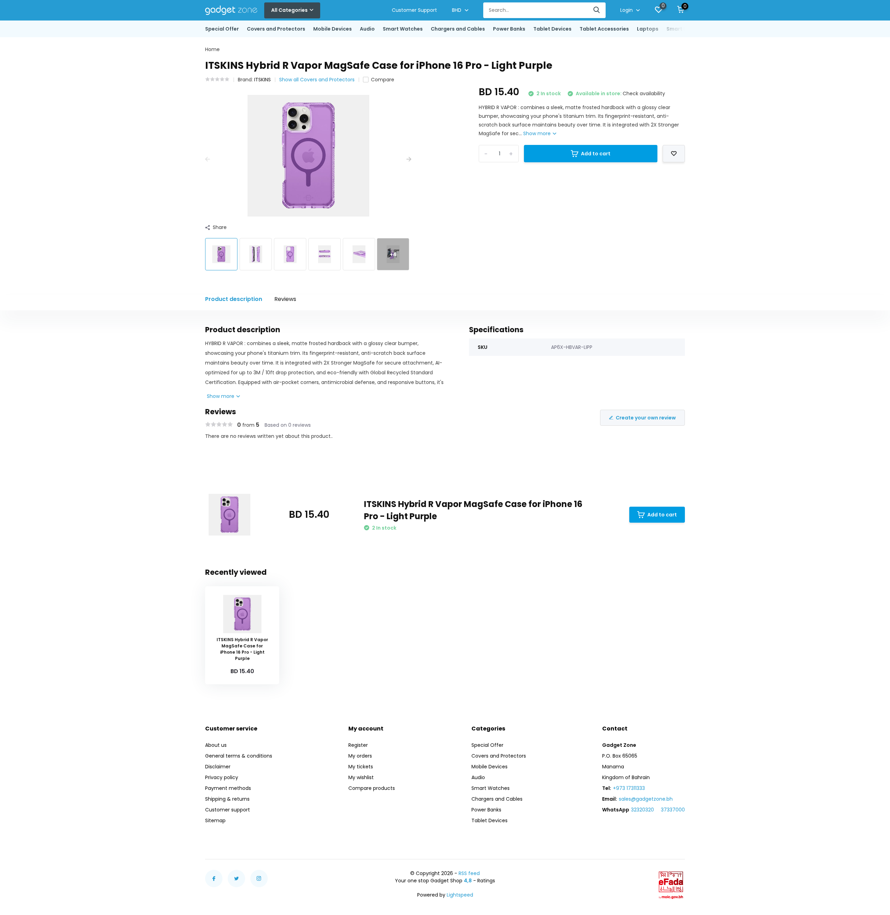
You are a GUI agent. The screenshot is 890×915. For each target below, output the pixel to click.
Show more (537, 133)
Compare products (371, 788)
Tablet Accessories (604, 28)
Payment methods (228, 788)
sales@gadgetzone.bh (646, 798)
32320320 (642, 809)
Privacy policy (221, 777)
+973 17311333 (629, 788)
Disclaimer (217, 766)
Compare (382, 79)
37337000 (673, 809)
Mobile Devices (332, 28)
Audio (367, 28)
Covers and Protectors (276, 28)
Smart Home (682, 28)
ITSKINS (262, 79)
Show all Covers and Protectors (317, 79)
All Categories (289, 10)
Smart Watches (403, 28)
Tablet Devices (552, 28)
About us (216, 745)
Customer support (227, 809)
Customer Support (414, 10)
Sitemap (215, 820)
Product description (233, 299)
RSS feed (469, 873)
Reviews (285, 299)
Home (212, 49)
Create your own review (646, 417)
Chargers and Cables (458, 28)
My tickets (360, 766)
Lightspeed (460, 894)
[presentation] (207, 159)
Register (358, 745)
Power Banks (509, 28)
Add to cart (595, 153)
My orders (360, 755)
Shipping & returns (227, 798)
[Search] (597, 10)
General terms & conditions (238, 755)
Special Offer (222, 28)
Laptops (647, 28)
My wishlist (361, 777)
